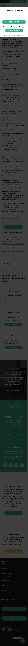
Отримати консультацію (14, 30)
